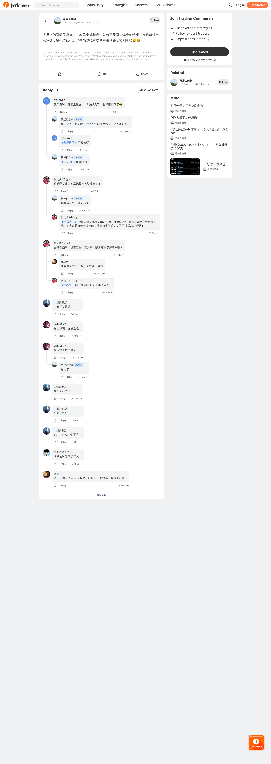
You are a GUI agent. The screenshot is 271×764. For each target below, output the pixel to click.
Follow (155, 20)
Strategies (119, 5)
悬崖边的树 (69, 19)
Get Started (257, 5)
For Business (165, 5)
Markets (141, 5)
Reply (63, 111)
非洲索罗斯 (60, 302)
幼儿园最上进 (61, 452)
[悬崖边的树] (174, 82)
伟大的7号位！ (62, 179)
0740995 (59, 100)
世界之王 (66, 261)
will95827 (60, 324)
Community (95, 5)
